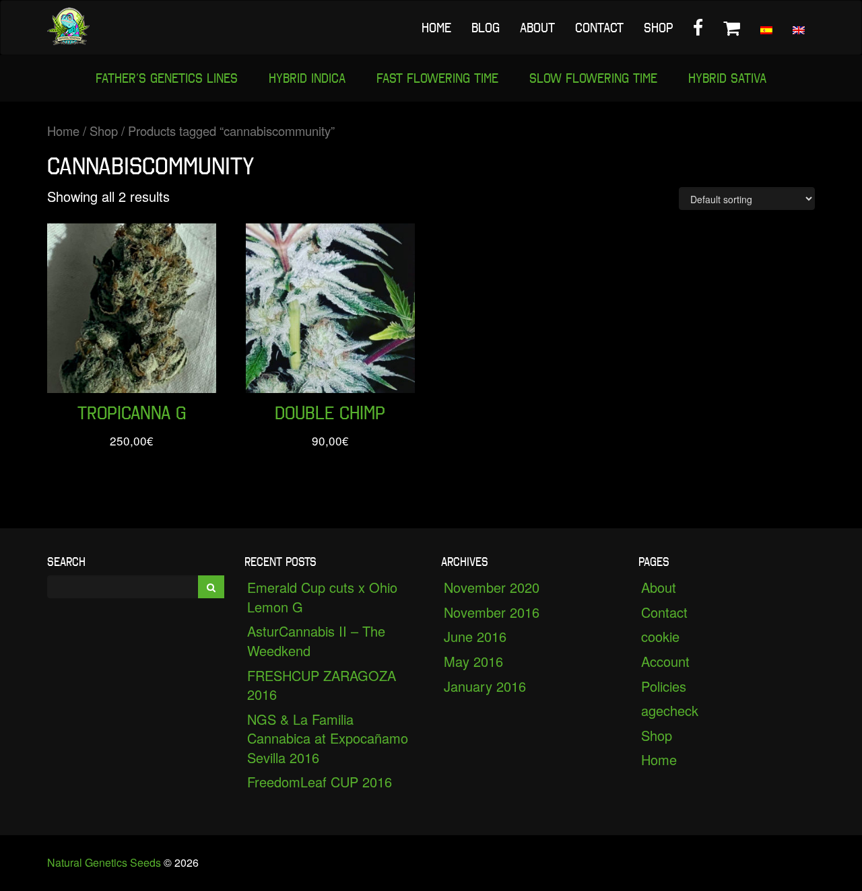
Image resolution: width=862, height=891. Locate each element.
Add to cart (132, 368)
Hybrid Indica (307, 78)
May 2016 (473, 661)
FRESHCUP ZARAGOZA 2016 (321, 685)
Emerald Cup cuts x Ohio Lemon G (322, 596)
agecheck (669, 710)
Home (436, 27)
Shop (658, 27)
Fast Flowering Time (437, 78)
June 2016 (475, 636)
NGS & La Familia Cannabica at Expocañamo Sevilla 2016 (327, 738)
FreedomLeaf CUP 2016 (319, 781)
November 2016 (491, 612)
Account (665, 661)
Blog (485, 27)
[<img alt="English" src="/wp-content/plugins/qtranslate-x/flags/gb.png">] (799, 28)
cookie (660, 636)
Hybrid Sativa (727, 78)
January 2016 (485, 686)
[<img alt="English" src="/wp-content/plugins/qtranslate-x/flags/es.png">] (766, 28)
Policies (663, 686)
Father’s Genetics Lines (167, 78)
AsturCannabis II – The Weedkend (316, 640)
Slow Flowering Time (593, 78)
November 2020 (491, 587)
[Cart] (731, 28)
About (537, 27)
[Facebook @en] (698, 28)
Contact (599, 27)
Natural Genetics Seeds (104, 862)
